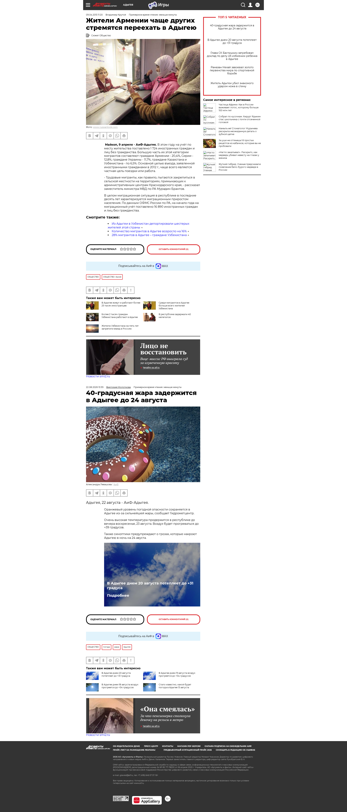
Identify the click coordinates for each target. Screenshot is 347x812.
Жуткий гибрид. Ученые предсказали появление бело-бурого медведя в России (240, 167)
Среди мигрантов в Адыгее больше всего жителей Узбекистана (174, 305)
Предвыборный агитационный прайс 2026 (188, 750)
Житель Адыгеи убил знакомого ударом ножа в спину (232, 85)
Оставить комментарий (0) (174, 249)
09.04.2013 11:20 (94, 14)
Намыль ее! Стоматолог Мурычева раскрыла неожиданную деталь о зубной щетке (238, 131)
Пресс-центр (151, 746)
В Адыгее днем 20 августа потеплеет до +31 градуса (232, 41)
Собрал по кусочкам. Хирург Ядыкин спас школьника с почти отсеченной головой (240, 119)
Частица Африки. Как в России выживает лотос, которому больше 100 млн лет (238, 107)
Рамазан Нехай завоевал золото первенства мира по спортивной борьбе (232, 70)
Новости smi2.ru (98, 376)
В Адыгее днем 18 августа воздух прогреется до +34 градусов (120, 686)
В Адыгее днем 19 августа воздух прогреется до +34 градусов (177, 674)
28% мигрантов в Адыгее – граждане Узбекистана (149, 235)
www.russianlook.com (105, 127)
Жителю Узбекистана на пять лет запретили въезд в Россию (120, 327)
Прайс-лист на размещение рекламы (134, 750)
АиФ (116, 484)
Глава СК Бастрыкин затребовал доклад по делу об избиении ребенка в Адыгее (232, 56)
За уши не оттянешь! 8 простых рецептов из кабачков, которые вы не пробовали (240, 143)
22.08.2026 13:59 (94, 387)
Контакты (167, 746)
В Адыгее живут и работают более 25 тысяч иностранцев (121, 304)
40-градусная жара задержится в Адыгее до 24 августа (232, 27)
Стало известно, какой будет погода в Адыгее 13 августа (175, 686)
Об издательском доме (126, 746)
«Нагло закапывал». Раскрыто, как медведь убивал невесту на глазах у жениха (239, 155)
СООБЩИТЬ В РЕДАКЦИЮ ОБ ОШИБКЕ (235, 750)
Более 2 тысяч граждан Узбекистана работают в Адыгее (120, 315)
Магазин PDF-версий (188, 746)
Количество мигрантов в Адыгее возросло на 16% (149, 231)
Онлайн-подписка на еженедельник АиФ (228, 746)
